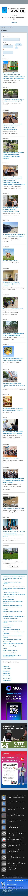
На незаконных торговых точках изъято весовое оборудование (13, 432)
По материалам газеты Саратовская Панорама (14, 632)
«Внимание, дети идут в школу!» (13, 309)
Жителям (14, 22)
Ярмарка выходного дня (10, 260)
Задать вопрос (11, 887)
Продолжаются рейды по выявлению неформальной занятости (11, 284)
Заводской (6, 671)
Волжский (6, 666)
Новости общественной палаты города (12, 621)
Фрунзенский (7, 680)
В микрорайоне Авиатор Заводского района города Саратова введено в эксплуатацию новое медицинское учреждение (14, 75)
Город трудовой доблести (11, 592)
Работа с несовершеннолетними (13, 643)
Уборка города (7, 559)
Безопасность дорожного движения (14, 586)
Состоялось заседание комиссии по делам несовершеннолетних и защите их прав (13, 480)
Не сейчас (20, 887)
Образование (7, 627)
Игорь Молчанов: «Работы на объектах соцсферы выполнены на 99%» (14, 385)
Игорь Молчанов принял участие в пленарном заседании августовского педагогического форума (14, 533)
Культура (5, 609)
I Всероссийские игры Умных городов (12, 582)
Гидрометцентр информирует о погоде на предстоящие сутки (13, 359)
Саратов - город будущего (11, 646)
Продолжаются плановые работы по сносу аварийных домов (13, 334)
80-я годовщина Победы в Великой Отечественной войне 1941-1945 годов (14, 578)
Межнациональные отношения (12, 611)
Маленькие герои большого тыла (13, 508)
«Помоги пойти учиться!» (11, 458)
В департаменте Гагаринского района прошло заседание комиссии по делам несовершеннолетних (12, 126)
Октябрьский (7, 678)
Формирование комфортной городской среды (12, 656)
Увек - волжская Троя (9, 653)
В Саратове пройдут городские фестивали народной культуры (13, 409)
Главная (3, 27)
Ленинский (6, 675)
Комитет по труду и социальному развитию (13, 602)
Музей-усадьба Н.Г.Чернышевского (13, 616)
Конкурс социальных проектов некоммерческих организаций (12, 606)
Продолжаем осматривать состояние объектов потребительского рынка (11, 209)
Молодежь (6, 614)
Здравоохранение (8, 599)
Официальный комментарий (11, 629)
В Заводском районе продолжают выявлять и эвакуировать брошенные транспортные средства (13, 155)
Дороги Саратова (8, 597)
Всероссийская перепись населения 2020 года (14, 589)
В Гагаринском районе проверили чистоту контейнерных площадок (14, 235)
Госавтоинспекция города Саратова (14, 594)
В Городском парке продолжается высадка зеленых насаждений (13, 100)
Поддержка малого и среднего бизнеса (12, 636)
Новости (10, 27)
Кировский (6, 673)
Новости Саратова (8, 625)
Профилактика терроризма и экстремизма (12, 640)
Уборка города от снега (10, 650)
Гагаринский (7, 668)
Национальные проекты (10, 618)
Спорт (5, 648)
